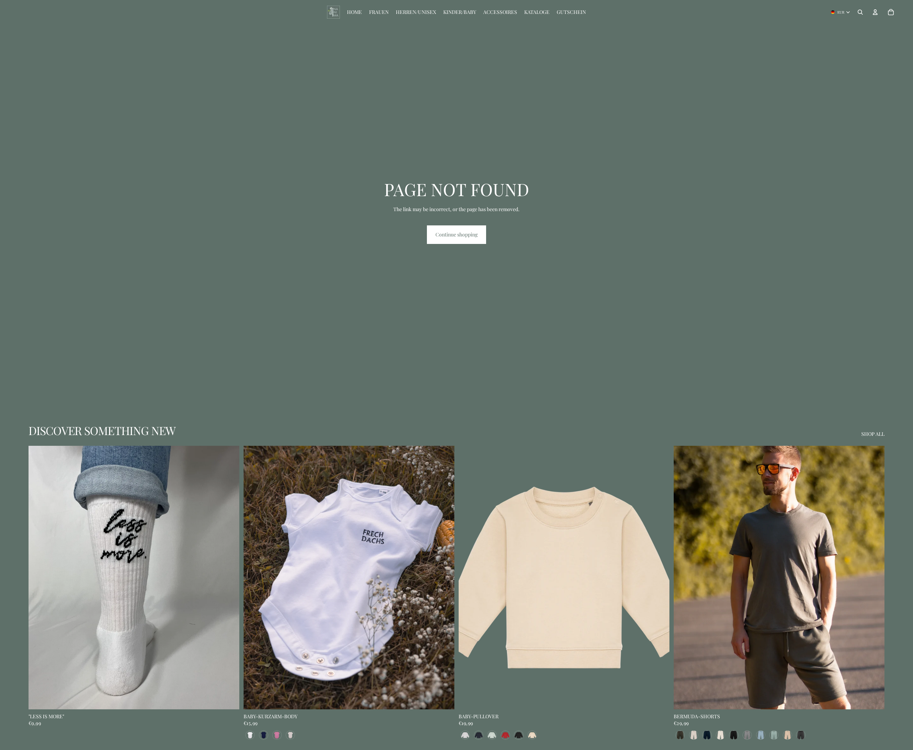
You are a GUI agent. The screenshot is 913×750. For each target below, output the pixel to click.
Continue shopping (456, 234)
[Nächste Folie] (228, 578)
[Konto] (875, 12)
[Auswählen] (443, 698)
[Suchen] (860, 12)
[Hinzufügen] (228, 698)
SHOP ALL (872, 433)
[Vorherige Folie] (39, 578)
